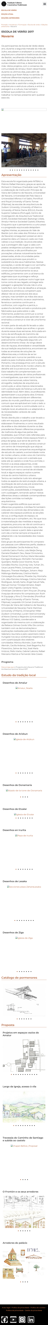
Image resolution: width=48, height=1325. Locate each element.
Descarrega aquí (7, 667)
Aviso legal (6, 1308)
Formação (22, 25)
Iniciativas (13, 25)
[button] (44, 4)
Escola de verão (9, 10)
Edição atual (7, 14)
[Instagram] (22, 1319)
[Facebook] (4, 1319)
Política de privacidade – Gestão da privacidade (24, 1310)
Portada (4, 25)
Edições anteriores (10, 18)
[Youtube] (13, 1319)
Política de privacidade (20, 1308)
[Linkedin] (31, 1319)
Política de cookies (38, 1308)
